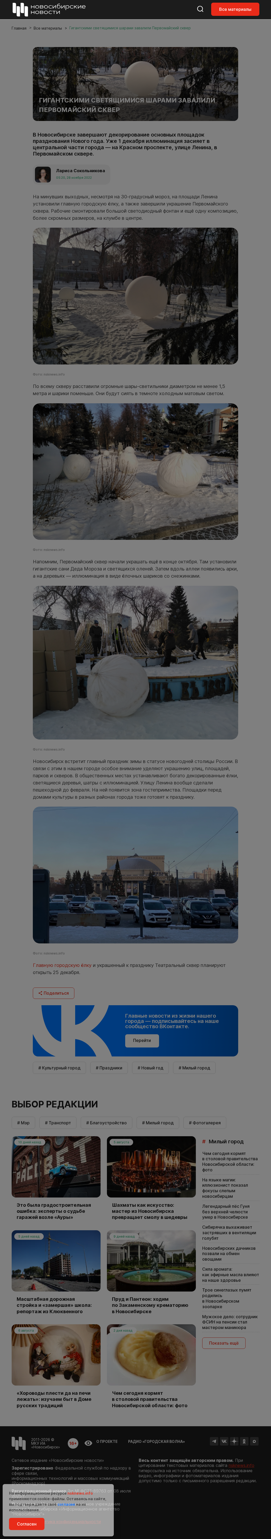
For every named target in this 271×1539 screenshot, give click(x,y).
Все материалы (235, 9)
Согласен (27, 1524)
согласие (66, 1504)
